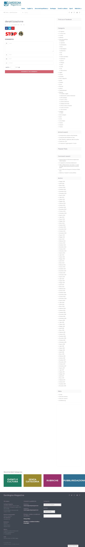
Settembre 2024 (62, 213)
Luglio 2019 (61, 322)
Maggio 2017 (62, 374)
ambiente (61, 37)
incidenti (61, 82)
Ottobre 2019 (62, 316)
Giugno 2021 (62, 281)
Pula (61, 55)
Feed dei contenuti (63, 396)
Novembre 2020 (62, 294)
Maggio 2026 (62, 181)
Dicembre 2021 (62, 269)
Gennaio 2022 (62, 267)
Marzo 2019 (61, 330)
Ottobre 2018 (62, 340)
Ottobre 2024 (62, 211)
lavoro (60, 84)
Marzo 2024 (61, 223)
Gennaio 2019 (62, 334)
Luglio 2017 (61, 370)
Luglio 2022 (61, 255)
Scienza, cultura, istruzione (66, 105)
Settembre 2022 (62, 251)
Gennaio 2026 (62, 187)
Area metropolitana (41, 8)
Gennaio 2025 (62, 205)
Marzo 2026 (61, 185)
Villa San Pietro (63, 70)
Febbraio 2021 (62, 289)
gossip (60, 80)
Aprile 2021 (61, 285)
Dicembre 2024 (62, 207)
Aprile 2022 (61, 261)
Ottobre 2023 (62, 231)
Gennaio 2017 (62, 382)
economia (61, 76)
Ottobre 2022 (62, 249)
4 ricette (61, 35)
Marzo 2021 (61, 287)
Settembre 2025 (62, 193)
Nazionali (61, 86)
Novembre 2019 (62, 314)
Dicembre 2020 (62, 292)
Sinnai (61, 66)
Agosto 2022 (62, 253)
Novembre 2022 (62, 247)
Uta (61, 68)
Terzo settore (63, 109)
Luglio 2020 (61, 302)
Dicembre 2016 (62, 384)
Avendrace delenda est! (71, 163)
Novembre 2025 (62, 191)
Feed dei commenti (63, 398)
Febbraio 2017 (62, 380)
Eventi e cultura (62, 8)
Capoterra (62, 43)
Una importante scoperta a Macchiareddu (68, 135)
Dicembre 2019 (62, 312)
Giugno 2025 (62, 199)
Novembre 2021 (62, 271)
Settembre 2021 (62, 275)
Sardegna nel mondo (64, 103)
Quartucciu (62, 59)
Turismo (61, 127)
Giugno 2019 (62, 324)
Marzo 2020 (61, 306)
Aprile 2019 (61, 328)
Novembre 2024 (62, 209)
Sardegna (53, 8)
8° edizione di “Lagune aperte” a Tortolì (67, 143)
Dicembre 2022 (62, 245)
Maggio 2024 (62, 221)
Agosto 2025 (62, 195)
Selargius (62, 62)
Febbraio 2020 (62, 308)
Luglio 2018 (61, 346)
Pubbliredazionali (62, 90)
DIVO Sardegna (63, 98)
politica (60, 88)
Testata (61, 123)
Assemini (62, 41)
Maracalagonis (63, 49)
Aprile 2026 (61, 183)
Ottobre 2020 (62, 296)
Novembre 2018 (62, 338)
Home (23, 8)
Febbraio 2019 (62, 332)
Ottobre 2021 (62, 273)
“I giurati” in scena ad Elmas (70, 173)
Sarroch (62, 60)
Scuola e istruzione (64, 107)
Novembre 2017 (62, 362)
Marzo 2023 (61, 239)
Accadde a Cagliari (64, 94)
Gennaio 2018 (62, 358)
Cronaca (61, 74)
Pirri (61, 53)
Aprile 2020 (61, 304)
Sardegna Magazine (14, 495)
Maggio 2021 (62, 283)
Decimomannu (63, 45)
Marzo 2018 (61, 354)
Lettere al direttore (64, 101)
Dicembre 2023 (62, 227)
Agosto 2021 (62, 277)
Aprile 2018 (61, 352)
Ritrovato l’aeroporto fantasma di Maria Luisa (69, 170)
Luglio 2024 (61, 217)
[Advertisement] (69, 415)
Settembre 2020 (62, 298)
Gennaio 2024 (62, 225)
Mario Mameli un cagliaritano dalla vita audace (69, 139)
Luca (60, 169)
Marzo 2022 (61, 263)
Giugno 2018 (62, 348)
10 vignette (61, 31)
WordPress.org (62, 400)
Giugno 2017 (62, 372)
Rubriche (77, 8)
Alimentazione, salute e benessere (67, 96)
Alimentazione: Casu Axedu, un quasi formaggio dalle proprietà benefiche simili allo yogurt (69, 166)
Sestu (61, 64)
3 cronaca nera (62, 33)
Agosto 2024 (62, 215)
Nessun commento (28, 25)
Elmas (61, 47)
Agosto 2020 (62, 300)
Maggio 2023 (62, 237)
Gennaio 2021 (62, 290)
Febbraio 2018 (62, 356)
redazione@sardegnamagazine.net (31, 506)
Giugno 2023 (62, 235)
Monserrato (63, 51)
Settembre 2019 (62, 318)
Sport (71, 8)
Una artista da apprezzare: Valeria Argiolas (69, 160)
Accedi (60, 394)
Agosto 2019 (62, 320)
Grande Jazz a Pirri (63, 141)
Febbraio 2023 (62, 241)
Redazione (8, 25)
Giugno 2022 (62, 257)
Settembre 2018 (62, 342)
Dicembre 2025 (62, 189)
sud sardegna (62, 121)
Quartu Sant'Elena (64, 57)
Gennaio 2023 (62, 243)
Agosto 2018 (62, 344)
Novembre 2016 (62, 386)
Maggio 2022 (62, 259)
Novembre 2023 (62, 229)
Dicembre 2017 (62, 360)
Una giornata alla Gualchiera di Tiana (67, 137)
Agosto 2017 (62, 368)
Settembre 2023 (62, 233)
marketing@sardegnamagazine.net (31, 510)
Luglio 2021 (61, 279)
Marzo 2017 (61, 378)
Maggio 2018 (62, 350)
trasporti (61, 125)
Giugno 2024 (62, 219)
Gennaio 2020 (62, 310)
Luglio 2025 (61, 197)
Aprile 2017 (61, 376)
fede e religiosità (63, 78)
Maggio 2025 (62, 201)
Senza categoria (62, 115)
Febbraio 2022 (62, 265)
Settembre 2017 (62, 366)
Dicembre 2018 (62, 336)
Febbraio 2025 (62, 203)
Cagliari (29, 8)
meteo (61, 113)
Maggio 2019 (62, 326)
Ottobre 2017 (62, 364)
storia (60, 119)
